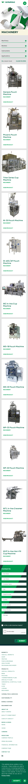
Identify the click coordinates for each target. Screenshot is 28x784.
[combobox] (14, 41)
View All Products (8, 671)
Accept (16, 781)
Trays (3, 684)
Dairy (3, 657)
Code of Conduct (7, 718)
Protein (4, 659)
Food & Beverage (7, 661)
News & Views (6, 722)
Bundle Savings (7, 701)
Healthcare (6, 663)
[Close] (24, 780)
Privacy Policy (6, 775)
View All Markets (8, 654)
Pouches (4, 675)
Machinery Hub (7, 705)
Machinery (5, 690)
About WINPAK (6, 711)
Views (3, 728)
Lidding (4, 688)
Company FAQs (6, 748)
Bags (3, 673)
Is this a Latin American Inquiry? (13, 625)
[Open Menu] (24, 3)
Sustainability (7, 698)
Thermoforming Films (9, 677)
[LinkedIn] (2, 755)
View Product (8, 102)
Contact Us (6, 752)
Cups (3, 686)
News (3, 724)
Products (5, 669)
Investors (5, 735)
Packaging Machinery (9, 665)
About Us (5, 709)
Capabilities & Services (10, 694)
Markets (5, 652)
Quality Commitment (9, 715)
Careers (4, 731)
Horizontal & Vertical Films (11, 682)
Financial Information (9, 745)
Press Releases (7, 741)
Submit (22, 641)
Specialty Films (7, 680)
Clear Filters (21, 61)
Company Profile (7, 738)
